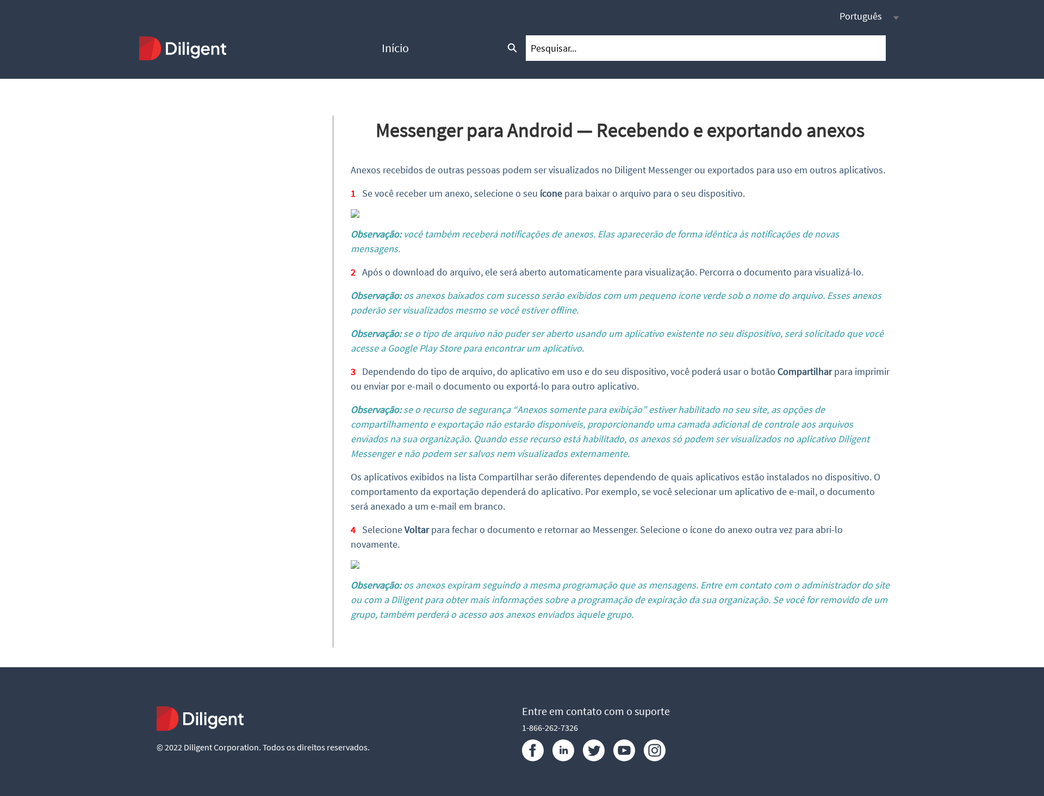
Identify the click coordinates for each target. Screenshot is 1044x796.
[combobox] (706, 48)
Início (395, 47)
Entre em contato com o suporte (596, 711)
